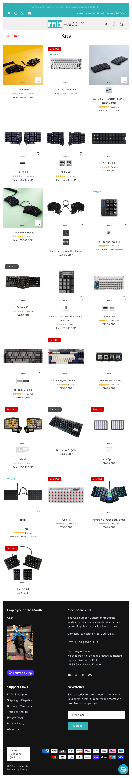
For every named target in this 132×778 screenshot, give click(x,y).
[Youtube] (9, 13)
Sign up (77, 726)
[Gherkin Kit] (109, 138)
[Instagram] (15, 13)
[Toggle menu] (11, 24)
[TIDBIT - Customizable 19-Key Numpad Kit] (66, 283)
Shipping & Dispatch (19, 700)
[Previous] (9, 6)
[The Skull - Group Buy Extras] (66, 208)
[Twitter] (22, 13)
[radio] (109, 90)
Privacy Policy (15, 718)
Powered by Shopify (17, 769)
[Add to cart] (124, 154)
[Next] (122, 6)
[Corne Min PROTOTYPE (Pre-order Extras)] (109, 65)
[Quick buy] (38, 80)
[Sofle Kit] (66, 138)
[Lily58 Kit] (23, 138)
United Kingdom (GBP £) (109, 13)
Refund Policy (15, 723)
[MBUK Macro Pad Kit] (109, 356)
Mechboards (21, 766)
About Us (90, 13)
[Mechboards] (66, 24)
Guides (79, 13)
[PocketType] (109, 283)
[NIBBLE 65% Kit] (23, 356)
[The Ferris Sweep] (23, 208)
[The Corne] (23, 65)
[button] (123, 769)
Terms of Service (17, 712)
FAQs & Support (17, 694)
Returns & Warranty (19, 706)
